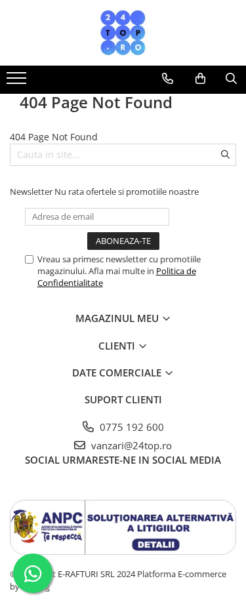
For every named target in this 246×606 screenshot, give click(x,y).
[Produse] (18, 82)
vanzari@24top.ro (130, 445)
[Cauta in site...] (231, 79)
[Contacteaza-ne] (167, 79)
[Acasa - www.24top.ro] (123, 33)
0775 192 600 (130, 427)
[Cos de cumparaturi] (200, 79)
